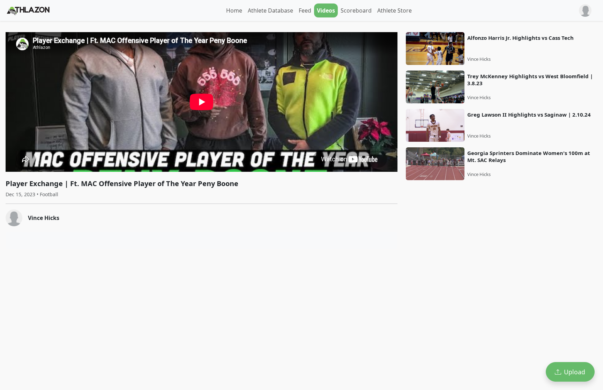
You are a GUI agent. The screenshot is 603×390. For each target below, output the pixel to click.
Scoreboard (356, 10)
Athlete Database (270, 10)
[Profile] (585, 10)
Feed (305, 10)
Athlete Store (394, 10)
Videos (326, 10)
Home (234, 10)
